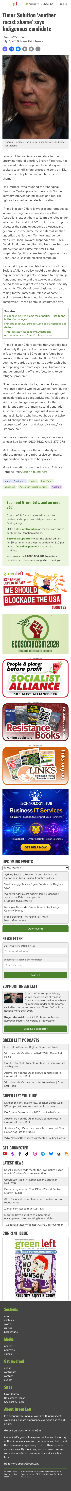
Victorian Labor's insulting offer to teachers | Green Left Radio (34, 1084)
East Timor (46, 481)
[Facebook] (11, 49)
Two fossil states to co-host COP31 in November (33, 1215)
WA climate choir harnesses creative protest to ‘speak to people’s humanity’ (32, 1223)
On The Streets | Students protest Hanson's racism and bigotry (34, 1064)
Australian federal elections (33, 487)
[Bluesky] (18, 49)
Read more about (21, 1464)
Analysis (9, 1320)
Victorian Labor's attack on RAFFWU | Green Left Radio (33, 1055)
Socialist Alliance (14, 1402)
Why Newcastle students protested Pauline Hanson (35, 1138)
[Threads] (59, 1154)
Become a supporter (19, 538)
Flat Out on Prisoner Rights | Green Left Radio (31, 1047)
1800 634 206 (36, 556)
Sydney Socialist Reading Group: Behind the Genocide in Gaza (30, 876)
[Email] (31, 49)
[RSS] (67, 1154)
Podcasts (9, 1350)
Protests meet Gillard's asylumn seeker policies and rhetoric (35, 325)
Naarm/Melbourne (16, 37)
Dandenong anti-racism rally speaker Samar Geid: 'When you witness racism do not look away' (33, 1104)
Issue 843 (27, 41)
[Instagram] (35, 1154)
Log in (63, 4)
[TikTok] (27, 1154)
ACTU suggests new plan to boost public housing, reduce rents (34, 1191)
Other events (35, 929)
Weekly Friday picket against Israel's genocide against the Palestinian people (31, 895)
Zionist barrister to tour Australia (24, 1199)
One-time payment (27, 546)
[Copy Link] (38, 49)
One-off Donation (27, 529)
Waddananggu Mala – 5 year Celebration (28, 884)
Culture (8, 1328)
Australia (56, 487)
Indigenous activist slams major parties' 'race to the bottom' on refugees (34, 317)
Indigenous (9, 487)
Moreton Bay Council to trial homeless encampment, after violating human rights (29, 1207)
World (7, 1324)
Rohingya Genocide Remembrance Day (27, 907)
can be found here (35, 472)
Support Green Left (19, 986)
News (39, 41)
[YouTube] (4, 1154)
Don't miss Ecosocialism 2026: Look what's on (32, 1112)
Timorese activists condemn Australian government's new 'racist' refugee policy (28, 333)
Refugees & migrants (14, 481)
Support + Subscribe (41, 4)
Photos (8, 1346)
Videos (8, 1354)
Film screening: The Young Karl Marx (26, 917)
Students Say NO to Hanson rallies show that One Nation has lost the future (34, 1130)
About (7, 1368)
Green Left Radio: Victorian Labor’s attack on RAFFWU (30, 1171)
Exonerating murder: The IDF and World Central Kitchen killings (32, 1181)
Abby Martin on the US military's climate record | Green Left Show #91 (33, 1074)
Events (8, 1380)
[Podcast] (12, 1154)
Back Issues (11, 1332)
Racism (33, 481)
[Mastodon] (4, 49)
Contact (8, 1376)
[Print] (24, 49)
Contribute (10, 1372)
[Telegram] (43, 1154)
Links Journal (11, 1394)
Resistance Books (14, 1398)
